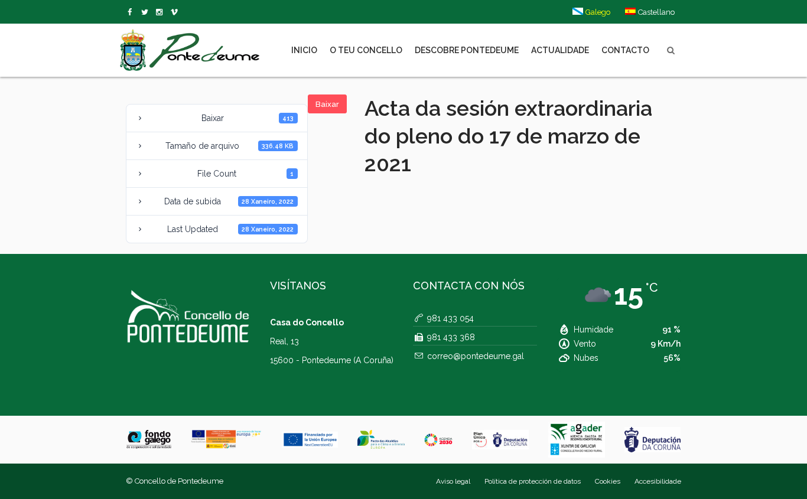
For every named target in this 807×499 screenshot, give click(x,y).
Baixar (327, 104)
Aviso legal (453, 481)
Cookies (607, 481)
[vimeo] (147, 12)
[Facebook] (132, 12)
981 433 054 (450, 318)
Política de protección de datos (532, 481)
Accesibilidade (657, 481)
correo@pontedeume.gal (475, 356)
